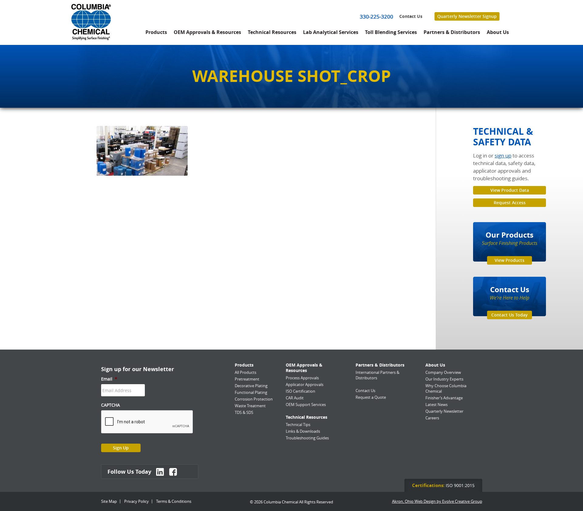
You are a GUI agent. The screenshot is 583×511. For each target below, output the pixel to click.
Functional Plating (251, 392)
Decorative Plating (251, 385)
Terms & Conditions (173, 501)
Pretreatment (247, 379)
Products (156, 32)
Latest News (436, 404)
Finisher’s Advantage (444, 398)
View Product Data (509, 190)
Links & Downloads (303, 431)
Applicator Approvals (304, 384)
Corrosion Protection (254, 399)
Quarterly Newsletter (444, 411)
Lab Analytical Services (330, 32)
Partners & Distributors (452, 32)
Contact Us (410, 16)
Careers (432, 418)
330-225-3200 (376, 16)
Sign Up (121, 448)
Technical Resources (272, 32)
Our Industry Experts (444, 379)
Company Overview (443, 372)
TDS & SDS (244, 412)
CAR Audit (295, 398)
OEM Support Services (306, 404)
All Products (245, 372)
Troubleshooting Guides (307, 438)
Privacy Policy (136, 501)
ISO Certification (300, 391)
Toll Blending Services (391, 32)
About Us (498, 32)
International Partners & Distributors (377, 375)
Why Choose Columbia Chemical (445, 388)
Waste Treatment (250, 405)
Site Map (109, 501)
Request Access (510, 202)
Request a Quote (371, 397)
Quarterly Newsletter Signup (467, 16)
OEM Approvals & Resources (207, 32)
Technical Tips (298, 424)
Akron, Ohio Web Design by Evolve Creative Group (437, 501)
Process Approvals (302, 378)
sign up (503, 155)
